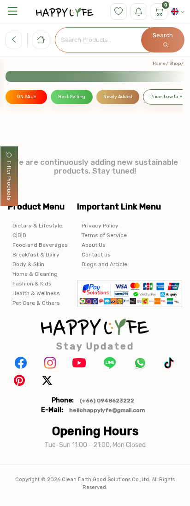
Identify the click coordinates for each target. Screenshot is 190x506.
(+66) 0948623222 (107, 400)
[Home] (41, 40)
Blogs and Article (104, 264)
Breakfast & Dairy (35, 254)
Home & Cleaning (35, 274)
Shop (175, 63)
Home (159, 63)
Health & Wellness (36, 293)
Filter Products (9, 181)
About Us (94, 245)
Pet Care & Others (36, 303)
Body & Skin (28, 264)
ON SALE (26, 96)
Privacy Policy (100, 225)
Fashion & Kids (32, 283)
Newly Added (117, 96)
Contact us (96, 254)
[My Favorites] (118, 11)
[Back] (14, 40)
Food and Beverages (40, 245)
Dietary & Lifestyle (37, 225)
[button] (12, 11)
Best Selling (71, 96)
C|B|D (19, 235)
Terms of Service (104, 235)
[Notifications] (139, 11)
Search (163, 35)
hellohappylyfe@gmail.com (107, 410)
